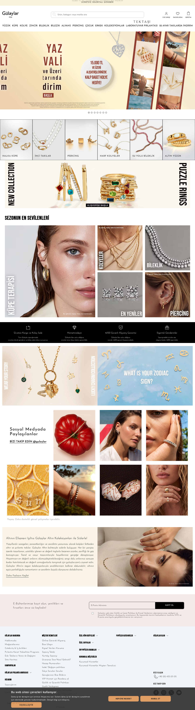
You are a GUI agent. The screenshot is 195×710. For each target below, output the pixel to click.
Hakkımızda (10, 641)
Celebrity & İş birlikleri (16, 648)
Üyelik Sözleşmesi (50, 686)
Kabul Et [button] (155, 698)
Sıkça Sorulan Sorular (52, 671)
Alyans (66, 26)
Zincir (33, 26)
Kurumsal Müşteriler (88, 656)
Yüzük (6, 26)
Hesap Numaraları (51, 663)
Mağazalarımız (12, 644)
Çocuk (89, 26)
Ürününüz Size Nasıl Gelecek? (56, 660)
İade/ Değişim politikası (53, 667)
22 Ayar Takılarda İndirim (176, 26)
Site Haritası (11, 660)
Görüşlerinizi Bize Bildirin (54, 675)
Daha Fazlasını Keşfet (17, 575)
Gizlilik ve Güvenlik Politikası (55, 683)
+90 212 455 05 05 (167, 676)
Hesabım (8, 679)
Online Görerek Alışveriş (53, 641)
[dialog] (97, 698)
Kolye (24, 26)
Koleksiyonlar (114, 26)
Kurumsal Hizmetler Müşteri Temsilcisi (97, 666)
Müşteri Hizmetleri (49, 635)
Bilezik (55, 26)
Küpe (15, 26)
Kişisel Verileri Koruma (53, 648)
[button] (89, 112)
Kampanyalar (10, 665)
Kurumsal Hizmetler (88, 662)
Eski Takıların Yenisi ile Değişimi (20, 656)
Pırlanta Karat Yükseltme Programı (22, 652)
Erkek (99, 26)
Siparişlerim (10, 685)
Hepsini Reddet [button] (124, 698)
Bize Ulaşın (47, 644)
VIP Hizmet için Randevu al (55, 679)
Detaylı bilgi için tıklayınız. (58, 699)
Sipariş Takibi (48, 652)
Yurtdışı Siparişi (49, 656)
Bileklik (44, 26)
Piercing (78, 26)
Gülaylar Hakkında (12, 635)
